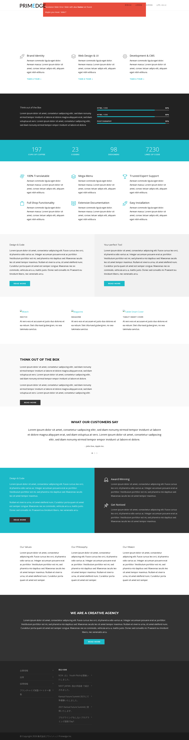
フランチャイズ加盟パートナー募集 (35, 692)
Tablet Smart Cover (133, 317)
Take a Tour (33, 79)
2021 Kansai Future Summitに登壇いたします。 (73, 709)
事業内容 (128, 5)
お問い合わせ (161, 5)
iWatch (23, 317)
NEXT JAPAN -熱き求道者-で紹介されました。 (73, 688)
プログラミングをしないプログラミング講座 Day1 (73, 719)
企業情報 (138, 5)
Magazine (76, 317)
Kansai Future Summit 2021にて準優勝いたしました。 (73, 698)
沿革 (22, 677)
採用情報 (149, 5)
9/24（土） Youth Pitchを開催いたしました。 (73, 677)
